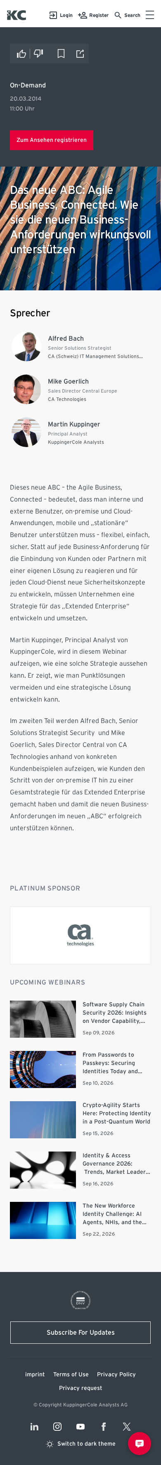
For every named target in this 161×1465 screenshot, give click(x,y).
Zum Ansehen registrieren (52, 140)
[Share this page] (80, 53)
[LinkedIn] (34, 1427)
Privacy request (80, 1388)
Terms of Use (71, 1375)
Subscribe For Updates (81, 1332)
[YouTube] (80, 1427)
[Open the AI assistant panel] (139, 1443)
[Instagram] (57, 1427)
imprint (35, 1375)
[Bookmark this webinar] (61, 53)
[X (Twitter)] (127, 1427)
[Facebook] (104, 1427)
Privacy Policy (116, 1375)
